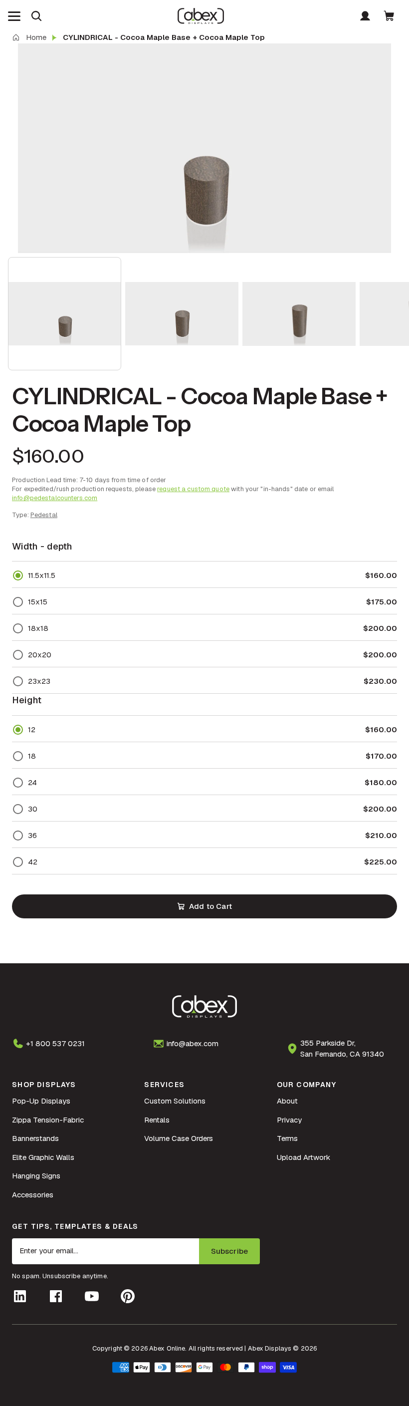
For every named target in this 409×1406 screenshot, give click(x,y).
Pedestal (43, 515)
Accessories (32, 1194)
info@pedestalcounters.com (54, 498)
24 (32, 782)
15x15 (37, 601)
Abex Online (167, 1348)
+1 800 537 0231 (55, 1043)
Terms (287, 1138)
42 (32, 861)
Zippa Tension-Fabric (48, 1120)
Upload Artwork (303, 1157)
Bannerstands (35, 1138)
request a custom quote (193, 489)
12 (31, 729)
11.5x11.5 (41, 575)
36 (32, 835)
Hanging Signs (36, 1175)
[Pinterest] (128, 1296)
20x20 (39, 654)
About (287, 1101)
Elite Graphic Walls (43, 1157)
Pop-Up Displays (41, 1101)
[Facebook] (56, 1296)
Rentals (157, 1120)
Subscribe (229, 1251)
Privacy (289, 1120)
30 (32, 809)
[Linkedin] (20, 1296)
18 (32, 756)
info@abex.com (192, 1043)
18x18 (38, 628)
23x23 (39, 681)
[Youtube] (92, 1296)
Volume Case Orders (178, 1138)
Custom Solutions (174, 1101)
